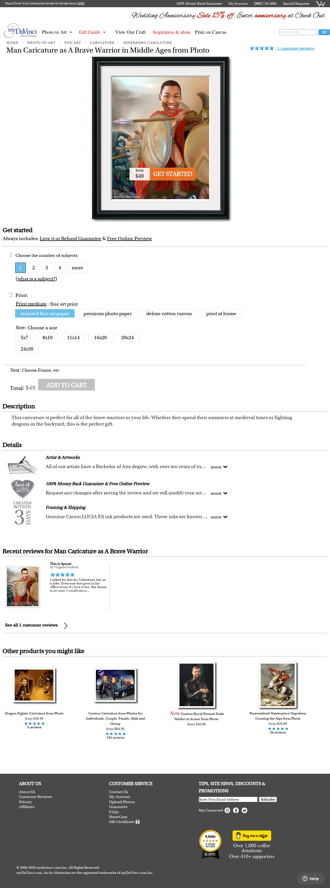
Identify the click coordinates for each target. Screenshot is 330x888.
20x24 (127, 337)
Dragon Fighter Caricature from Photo (34, 713)
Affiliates (27, 806)
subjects (69, 255)
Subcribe (268, 799)
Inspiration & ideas (171, 32)
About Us (27, 791)
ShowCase (118, 816)
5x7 (24, 337)
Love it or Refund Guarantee (70, 238)
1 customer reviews (295, 48)
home (12, 42)
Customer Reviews (35, 796)
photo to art (41, 42)
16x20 (100, 337)
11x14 (73, 337)
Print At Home (221, 313)
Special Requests (296, 3)
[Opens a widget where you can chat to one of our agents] (310, 879)
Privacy (25, 802)
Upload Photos (122, 802)
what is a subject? (36, 278)
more (77, 267)
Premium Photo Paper (108, 313)
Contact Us (118, 791)
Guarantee (118, 806)
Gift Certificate (121, 822)
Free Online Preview (129, 238)
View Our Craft (130, 32)
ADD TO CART (66, 385)
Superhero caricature (147, 42)
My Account (238, 3)
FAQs (114, 812)
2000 (81, 3)
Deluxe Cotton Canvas (169, 313)
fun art (72, 42)
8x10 (48, 337)
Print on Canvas (210, 32)
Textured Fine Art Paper (45, 313)
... (87, 590)
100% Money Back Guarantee (199, 3)
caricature (102, 42)
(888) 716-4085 (265, 3)
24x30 (27, 349)
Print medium (31, 303)
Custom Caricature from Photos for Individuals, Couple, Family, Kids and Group (115, 718)
